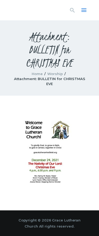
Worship (55, 74)
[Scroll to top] (90, 223)
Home (37, 74)
